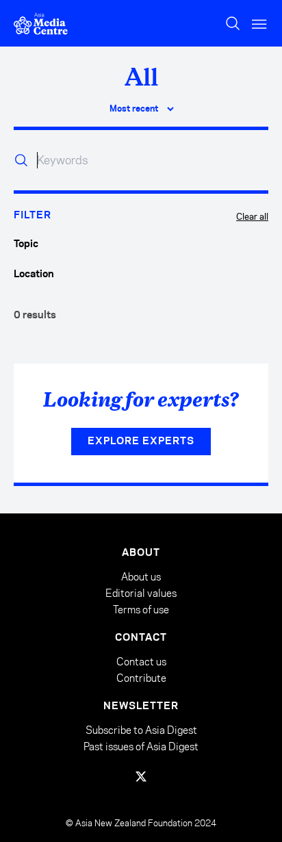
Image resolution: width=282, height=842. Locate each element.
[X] (141, 776)
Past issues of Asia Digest (141, 746)
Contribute (141, 678)
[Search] (233, 23)
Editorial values (141, 593)
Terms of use (141, 609)
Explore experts (141, 441)
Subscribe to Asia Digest (141, 730)
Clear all (252, 216)
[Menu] (260, 23)
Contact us (141, 661)
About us (141, 577)
